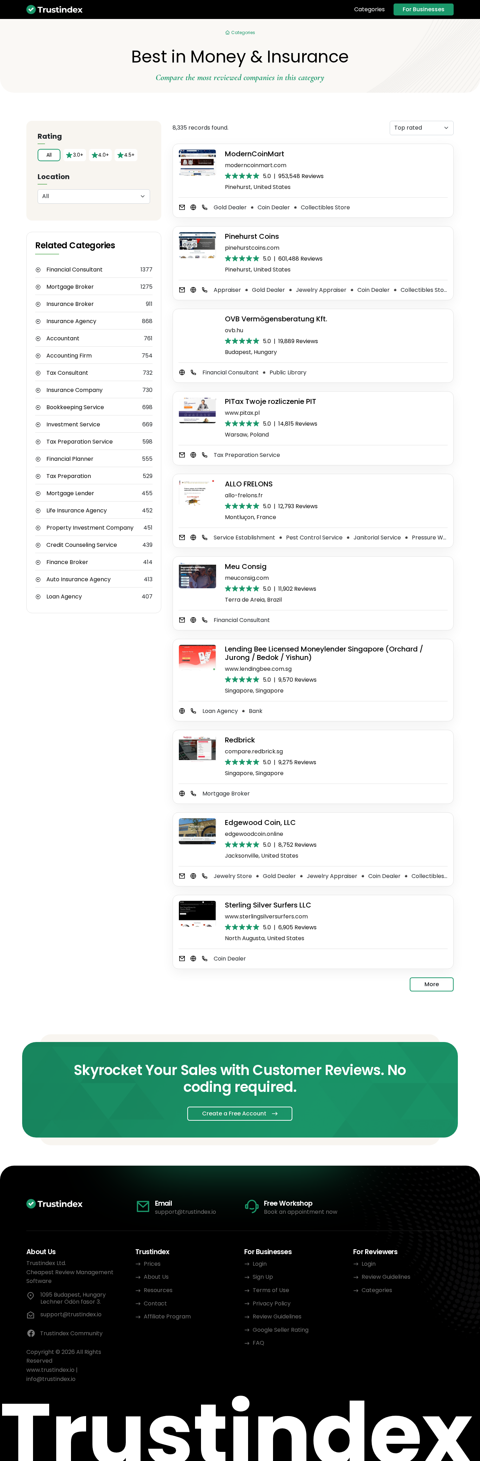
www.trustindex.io (50, 1370)
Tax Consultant (67, 372)
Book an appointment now (300, 1212)
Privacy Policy (272, 1303)
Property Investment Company (90, 527)
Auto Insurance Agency (78, 579)
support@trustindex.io (185, 1212)
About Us (156, 1277)
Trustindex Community (71, 1333)
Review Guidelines (277, 1316)
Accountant (62, 338)
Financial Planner (69, 459)
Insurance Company (74, 390)
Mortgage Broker (70, 286)
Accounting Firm (69, 355)
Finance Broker (67, 562)
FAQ (258, 1343)
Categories (369, 9)
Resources (158, 1290)
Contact (155, 1303)
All (49, 154)
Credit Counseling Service (81, 545)
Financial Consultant (74, 269)
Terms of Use (271, 1290)
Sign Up (263, 1277)
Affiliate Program (167, 1316)
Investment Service (73, 424)
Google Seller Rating (281, 1330)
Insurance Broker (70, 304)
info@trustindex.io (51, 1379)
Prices (152, 1264)
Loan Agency (64, 596)
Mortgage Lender (70, 493)
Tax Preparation (68, 476)
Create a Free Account (234, 1113)
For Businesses (424, 9)
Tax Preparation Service (79, 441)
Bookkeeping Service (75, 407)
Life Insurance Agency (76, 510)
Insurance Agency (71, 321)
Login (260, 1264)
